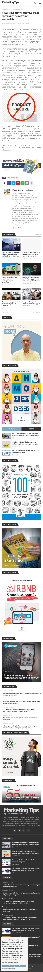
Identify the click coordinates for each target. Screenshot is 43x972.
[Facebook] (9, 183)
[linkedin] (15, 228)
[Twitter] (14, 183)
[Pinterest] (18, 183)
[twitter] (18, 228)
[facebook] (13, 228)
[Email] (27, 183)
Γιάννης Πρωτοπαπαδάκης (22, 190)
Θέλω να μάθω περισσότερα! (10, 962)
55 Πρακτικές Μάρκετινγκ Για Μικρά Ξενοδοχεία (21, 797)
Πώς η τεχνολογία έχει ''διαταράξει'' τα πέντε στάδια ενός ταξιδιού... (25, 451)
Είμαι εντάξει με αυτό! (14, 966)
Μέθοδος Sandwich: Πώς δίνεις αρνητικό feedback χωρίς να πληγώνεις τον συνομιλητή (25, 443)
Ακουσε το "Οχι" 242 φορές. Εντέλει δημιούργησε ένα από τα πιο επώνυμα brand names (31, 279)
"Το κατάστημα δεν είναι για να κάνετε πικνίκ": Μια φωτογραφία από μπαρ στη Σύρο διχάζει (25, 434)
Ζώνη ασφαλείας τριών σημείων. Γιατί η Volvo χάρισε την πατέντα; (31, 303)
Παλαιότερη (36, 312)
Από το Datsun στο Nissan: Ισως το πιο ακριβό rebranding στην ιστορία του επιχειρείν (22, 694)
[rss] (20, 228)
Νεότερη (5, 312)
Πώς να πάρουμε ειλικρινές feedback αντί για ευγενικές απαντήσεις (20, 718)
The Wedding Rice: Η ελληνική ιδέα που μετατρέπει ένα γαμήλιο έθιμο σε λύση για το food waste (11, 255)
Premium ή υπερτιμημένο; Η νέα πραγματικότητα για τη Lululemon (11, 303)
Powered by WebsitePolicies (8, 968)
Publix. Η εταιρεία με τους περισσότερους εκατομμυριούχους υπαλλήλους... (9, 279)
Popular (12, 429)
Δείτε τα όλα (37, 234)
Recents (31, 429)
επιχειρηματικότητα (17, 9)
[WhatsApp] (22, 183)
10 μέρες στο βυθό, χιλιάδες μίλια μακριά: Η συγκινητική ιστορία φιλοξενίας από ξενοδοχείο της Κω (20, 727)
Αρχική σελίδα (6, 9)
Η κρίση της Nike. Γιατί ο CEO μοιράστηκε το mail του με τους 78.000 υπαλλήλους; (31, 254)
